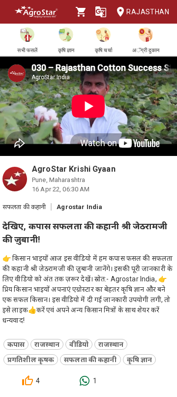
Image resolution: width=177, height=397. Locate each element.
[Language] (101, 12)
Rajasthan (147, 12)
